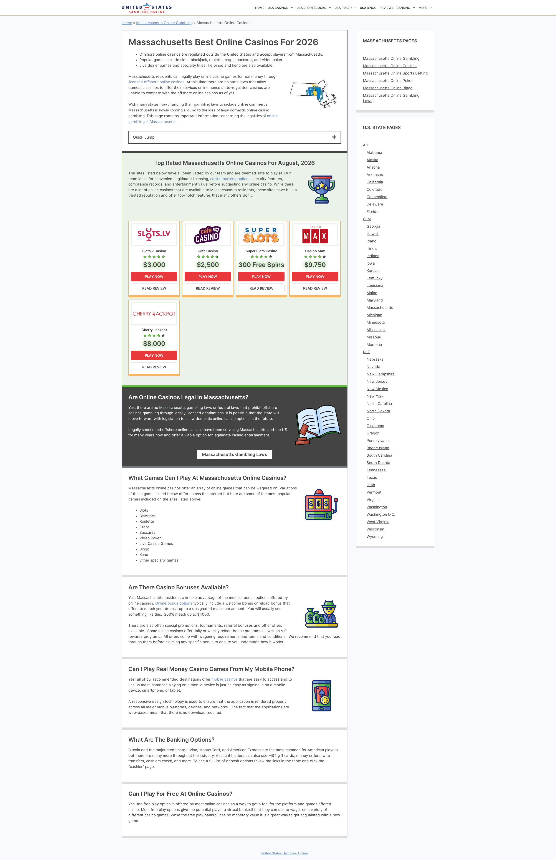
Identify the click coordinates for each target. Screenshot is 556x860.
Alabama (374, 152)
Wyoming (375, 536)
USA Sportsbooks (311, 8)
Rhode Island (378, 448)
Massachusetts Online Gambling (164, 23)
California (375, 182)
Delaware (375, 204)
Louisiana (375, 285)
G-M (367, 219)
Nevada (373, 367)
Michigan (374, 315)
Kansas (373, 270)
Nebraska (375, 359)
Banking (403, 8)
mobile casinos (225, 679)
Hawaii (373, 234)
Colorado (374, 189)
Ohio (371, 418)
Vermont (374, 492)
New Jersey (377, 381)
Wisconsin (375, 529)
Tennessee (376, 470)
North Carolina (379, 403)
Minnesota (376, 322)
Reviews (387, 8)
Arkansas (375, 174)
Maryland (375, 300)
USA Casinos (278, 8)
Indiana (373, 256)
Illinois (372, 248)
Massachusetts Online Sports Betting (395, 73)
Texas (372, 477)
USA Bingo (368, 8)
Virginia (373, 499)
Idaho (371, 241)
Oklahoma (375, 426)
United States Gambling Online (284, 853)
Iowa (371, 263)
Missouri (374, 337)
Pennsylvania (378, 440)
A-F (366, 145)
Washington (377, 507)
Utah (371, 485)
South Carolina (379, 455)
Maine (372, 293)
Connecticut (377, 197)
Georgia (373, 226)
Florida (373, 211)
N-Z (366, 352)
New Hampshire (381, 374)
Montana (374, 344)
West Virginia (378, 522)
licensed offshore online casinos (156, 82)
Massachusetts (380, 307)
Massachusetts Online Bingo (387, 88)
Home (260, 8)
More (423, 8)
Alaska (372, 160)
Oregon (373, 433)
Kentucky (374, 278)
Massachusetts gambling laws (185, 407)
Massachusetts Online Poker (388, 80)
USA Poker (343, 8)
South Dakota (378, 463)
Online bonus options (173, 603)
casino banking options (230, 179)
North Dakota (378, 411)
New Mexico (377, 389)
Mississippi (376, 330)
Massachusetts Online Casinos (390, 66)
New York (375, 396)
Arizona (373, 167)
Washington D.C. (381, 514)
